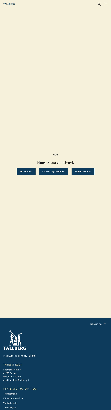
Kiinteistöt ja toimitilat (53, 171)
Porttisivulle (26, 171)
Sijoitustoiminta (83, 171)
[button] (99, 4)
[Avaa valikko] (106, 4)
